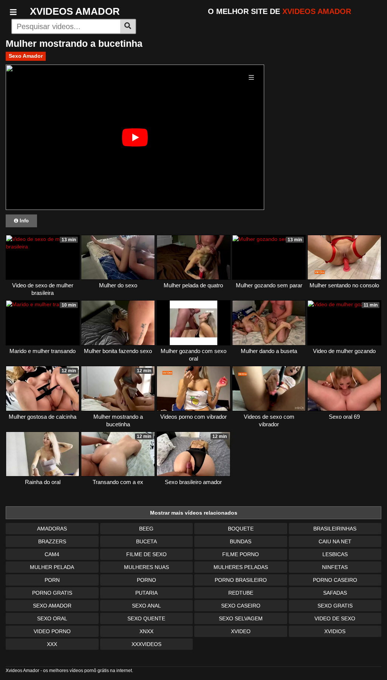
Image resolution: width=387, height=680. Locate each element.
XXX (52, 644)
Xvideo (241, 631)
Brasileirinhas (334, 529)
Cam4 (52, 554)
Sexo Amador (26, 56)
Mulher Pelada (52, 567)
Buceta (146, 541)
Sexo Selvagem (241, 618)
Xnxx (146, 631)
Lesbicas (335, 554)
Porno (146, 580)
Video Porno (52, 631)
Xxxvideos (146, 644)
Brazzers (52, 541)
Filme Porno (240, 554)
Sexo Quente (146, 618)
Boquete (241, 529)
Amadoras (52, 529)
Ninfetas (335, 567)
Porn (52, 580)
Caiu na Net (335, 541)
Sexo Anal (146, 606)
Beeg (146, 529)
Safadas (335, 593)
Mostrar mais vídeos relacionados (193, 513)
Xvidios (334, 631)
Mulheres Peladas (241, 567)
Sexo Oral (52, 618)
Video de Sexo (334, 618)
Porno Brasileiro (241, 580)
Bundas (240, 541)
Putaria (146, 593)
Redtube (240, 593)
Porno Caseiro (335, 580)
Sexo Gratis (335, 606)
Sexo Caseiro (240, 606)
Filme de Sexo (146, 554)
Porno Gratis (52, 593)
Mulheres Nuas (146, 567)
